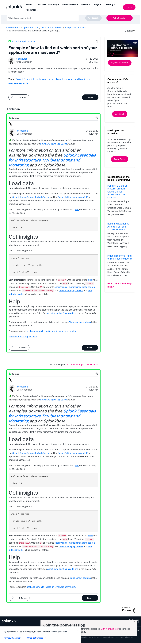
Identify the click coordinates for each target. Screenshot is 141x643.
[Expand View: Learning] (114, 4)
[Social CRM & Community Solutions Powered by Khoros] (128, 609)
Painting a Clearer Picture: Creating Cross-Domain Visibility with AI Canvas (117, 191)
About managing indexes (71, 290)
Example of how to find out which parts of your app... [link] (34, 30)
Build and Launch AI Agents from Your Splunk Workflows (118, 226)
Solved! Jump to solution (23, 41)
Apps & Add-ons (30, 27)
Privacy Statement (12, 638)
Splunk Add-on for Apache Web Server (31, 197)
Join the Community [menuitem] (47, 4)
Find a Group (119, 159)
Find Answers (13, 27)
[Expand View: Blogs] (100, 4)
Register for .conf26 (119, 63)
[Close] (77, 630)
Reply (90, 97)
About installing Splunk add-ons (62, 313)
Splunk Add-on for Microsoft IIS (73, 197)
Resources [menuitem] (31, 9)
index (90, 279)
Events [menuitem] (84, 4)
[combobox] (54, 18)
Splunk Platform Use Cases (53, 143)
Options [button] (128, 30)
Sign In (129, 7)
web (77, 209)
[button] (96, 41)
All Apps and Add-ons (51, 27)
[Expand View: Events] (89, 4)
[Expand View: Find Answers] (77, 4)
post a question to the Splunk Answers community (51, 331)
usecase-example (18, 83)
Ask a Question (119, 18)
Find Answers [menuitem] (69, 4)
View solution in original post (23, 336)
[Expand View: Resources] (37, 9)
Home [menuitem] (29, 4)
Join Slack (119, 114)
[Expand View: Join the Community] (58, 4)
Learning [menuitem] (109, 4)
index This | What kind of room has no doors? (119, 257)
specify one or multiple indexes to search (75, 287)
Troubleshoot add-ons (80, 322)
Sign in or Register (110, 628)
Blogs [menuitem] (96, 4)
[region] (40, 634)
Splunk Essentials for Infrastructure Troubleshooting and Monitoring (53, 79)
